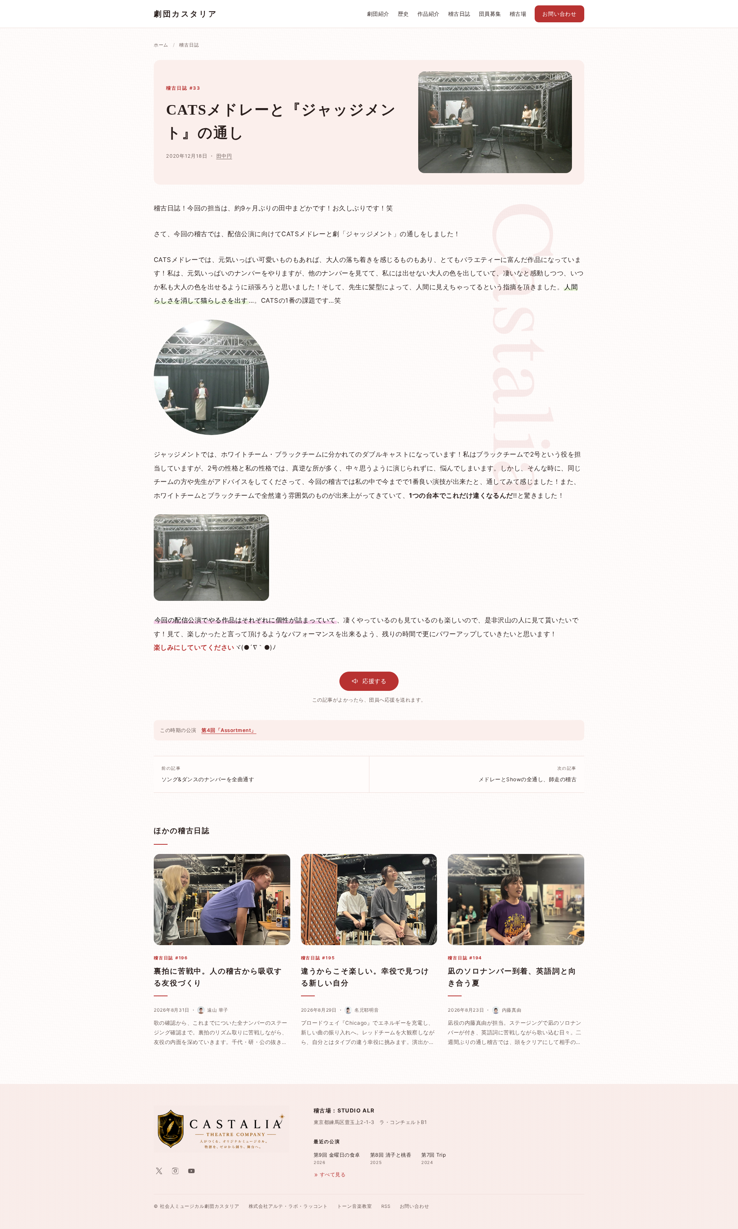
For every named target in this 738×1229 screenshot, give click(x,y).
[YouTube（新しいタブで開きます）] (191, 1171)
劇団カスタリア (185, 14)
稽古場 (518, 14)
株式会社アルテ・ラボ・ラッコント (288, 1206)
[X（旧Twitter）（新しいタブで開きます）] (159, 1171)
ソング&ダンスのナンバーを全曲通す (207, 773)
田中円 (224, 156)
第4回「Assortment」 (228, 730)
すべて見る (333, 1174)
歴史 (403, 14)
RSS (386, 1206)
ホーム (161, 45)
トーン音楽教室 (354, 1206)
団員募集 (490, 14)
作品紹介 (428, 14)
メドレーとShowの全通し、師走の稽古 (528, 773)
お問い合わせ (559, 14)
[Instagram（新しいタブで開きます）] (175, 1171)
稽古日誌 (459, 14)
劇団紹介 (378, 14)
